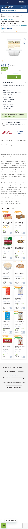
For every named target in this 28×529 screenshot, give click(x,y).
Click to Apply (21, 1)
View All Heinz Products (7, 19)
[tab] (2, 61)
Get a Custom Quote (9, 116)
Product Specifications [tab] (21, 140)
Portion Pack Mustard (14, 16)
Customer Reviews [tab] (9, 371)
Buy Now (25, 76)
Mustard (3, 16)
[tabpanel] (14, 174)
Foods (9, 15)
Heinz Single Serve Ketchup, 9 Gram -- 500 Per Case (7, 224)
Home (3, 15)
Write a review (23, 25)
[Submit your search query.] (26, 10)
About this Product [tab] (6, 140)
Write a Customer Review (14, 387)
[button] (22, 7)
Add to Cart (13, 76)
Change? (15, 73)
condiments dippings (19, 15)
